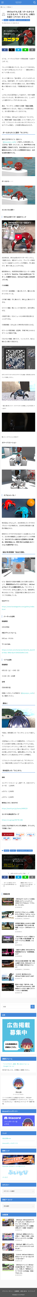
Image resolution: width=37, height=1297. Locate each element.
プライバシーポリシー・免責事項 (10, 1291)
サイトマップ (31, 1291)
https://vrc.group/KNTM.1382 (12, 820)
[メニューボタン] (2, 2)
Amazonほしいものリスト (10, 1143)
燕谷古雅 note (6, 1138)
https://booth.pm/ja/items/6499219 (14, 808)
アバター (12, 20)
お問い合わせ (23, 1291)
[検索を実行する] (33, 1007)
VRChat (6, 20)
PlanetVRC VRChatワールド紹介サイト (13, 1166)
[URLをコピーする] (32, 49)
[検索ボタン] (34, 2)
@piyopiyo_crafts (9, 142)
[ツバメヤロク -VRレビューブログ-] (18, 2)
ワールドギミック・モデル (22, 20)
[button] (5, 49)
